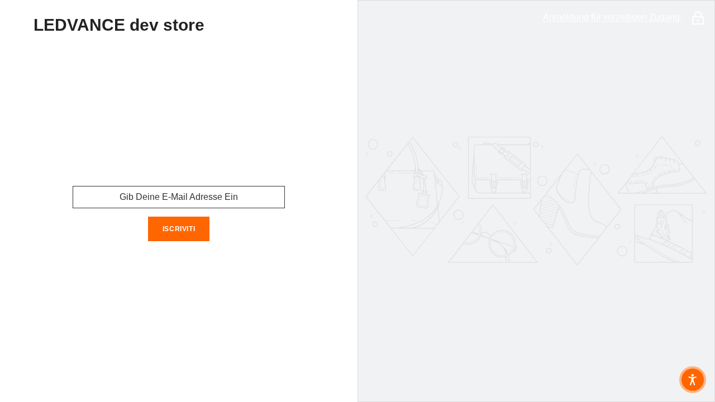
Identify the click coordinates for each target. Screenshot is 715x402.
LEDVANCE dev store (119, 25)
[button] (692, 379)
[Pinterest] (194, 270)
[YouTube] (225, 270)
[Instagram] (163, 270)
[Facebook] (132, 270)
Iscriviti (179, 229)
